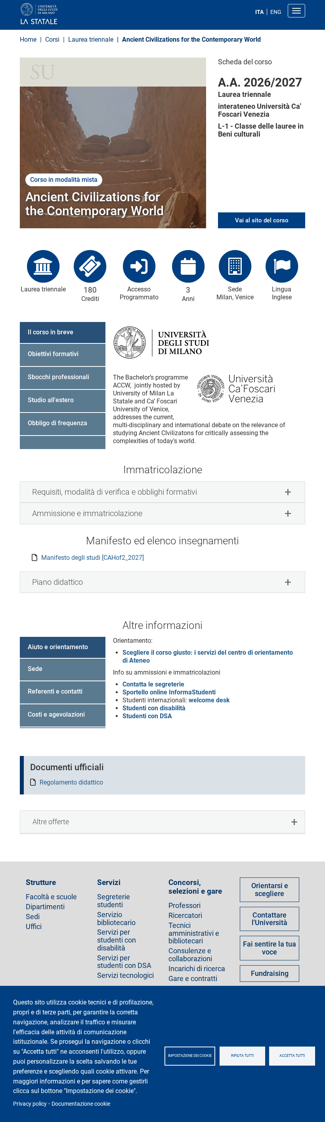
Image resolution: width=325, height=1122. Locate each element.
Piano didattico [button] (57, 582)
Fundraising (270, 973)
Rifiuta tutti (242, 1056)
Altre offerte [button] (50, 821)
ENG (275, 12)
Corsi (53, 39)
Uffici (34, 927)
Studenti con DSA (147, 716)
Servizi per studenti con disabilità (116, 940)
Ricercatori (185, 916)
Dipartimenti (45, 907)
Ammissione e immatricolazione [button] (87, 513)
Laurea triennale (90, 39)
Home (28, 39)
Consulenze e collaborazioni (190, 955)
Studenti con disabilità (153, 708)
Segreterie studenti (113, 901)
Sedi (33, 917)
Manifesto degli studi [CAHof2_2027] (92, 557)
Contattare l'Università (269, 919)
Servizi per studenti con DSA (124, 962)
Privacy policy (30, 1104)
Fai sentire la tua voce (269, 948)
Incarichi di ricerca (196, 969)
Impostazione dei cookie (190, 1056)
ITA (259, 12)
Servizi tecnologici (125, 975)
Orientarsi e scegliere (269, 889)
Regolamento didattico (71, 782)
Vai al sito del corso (262, 220)
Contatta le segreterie (153, 684)
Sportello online (169, 692)
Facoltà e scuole (51, 897)
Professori (184, 906)
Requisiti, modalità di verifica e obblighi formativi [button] (114, 492)
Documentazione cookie (81, 1104)
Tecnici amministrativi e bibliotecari (193, 933)
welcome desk (208, 700)
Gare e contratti (192, 979)
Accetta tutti (292, 1056)
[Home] (58, 14)
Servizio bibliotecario (116, 919)
